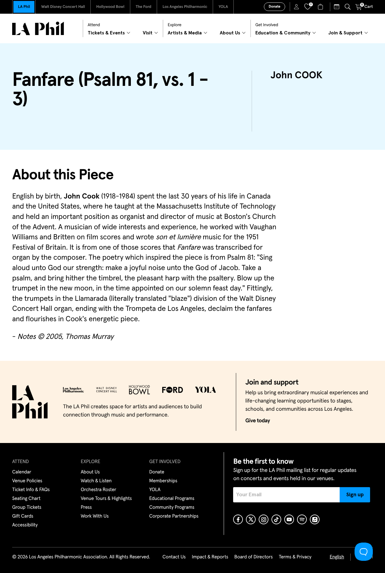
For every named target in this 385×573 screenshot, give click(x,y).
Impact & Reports (210, 557)
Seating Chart (26, 498)
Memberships (163, 481)
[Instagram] (263, 519)
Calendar (21, 472)
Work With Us (95, 516)
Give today (257, 421)
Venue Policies (27, 481)
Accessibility (25, 525)
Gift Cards (22, 516)
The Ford (143, 7)
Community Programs (171, 507)
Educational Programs (171, 498)
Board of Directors (253, 557)
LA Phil (24, 7)
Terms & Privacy (295, 557)
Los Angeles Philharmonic (185, 7)
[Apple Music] (315, 519)
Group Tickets (26, 507)
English (337, 557)
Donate (274, 7)
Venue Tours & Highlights (106, 498)
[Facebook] (238, 519)
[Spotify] (302, 519)
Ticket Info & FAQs (31, 489)
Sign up (355, 494)
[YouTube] (289, 519)
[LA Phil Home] (38, 28)
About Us (90, 472)
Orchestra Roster (98, 489)
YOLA (223, 7)
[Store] (321, 6)
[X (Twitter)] (251, 519)
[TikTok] (276, 519)
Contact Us (174, 557)
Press (86, 507)
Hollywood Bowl (110, 7)
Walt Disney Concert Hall (63, 7)
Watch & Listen (96, 481)
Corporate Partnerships (173, 516)
